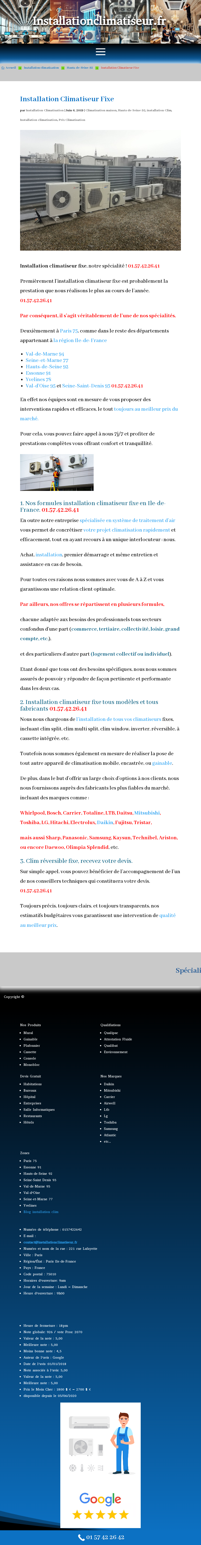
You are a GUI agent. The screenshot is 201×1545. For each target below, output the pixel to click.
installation (48, 555)
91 (48, 373)
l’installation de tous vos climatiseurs (118, 719)
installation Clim (159, 110)
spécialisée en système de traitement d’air (127, 520)
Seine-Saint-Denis (83, 386)
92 (65, 367)
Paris (66, 331)
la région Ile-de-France (80, 340)
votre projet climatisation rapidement (126, 530)
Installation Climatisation (45, 110)
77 (65, 360)
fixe (96, 702)
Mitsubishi (147, 813)
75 (75, 331)
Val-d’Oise (37, 386)
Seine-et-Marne (44, 360)
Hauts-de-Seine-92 (131, 110)
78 (48, 379)
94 (61, 354)
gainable (162, 763)
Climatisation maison (101, 110)
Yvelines (35, 379)
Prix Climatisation (72, 120)
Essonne (35, 373)
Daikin (105, 822)
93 (107, 386)
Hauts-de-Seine (44, 367)
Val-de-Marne (42, 354)
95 (53, 386)
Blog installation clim (41, 1212)
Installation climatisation (38, 120)
